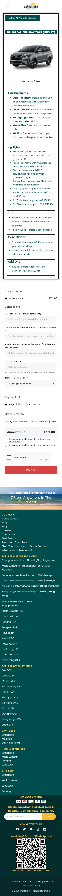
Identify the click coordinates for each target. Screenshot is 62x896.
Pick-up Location (14, 361)
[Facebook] (17, 829)
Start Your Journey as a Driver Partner (24, 546)
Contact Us (8, 534)
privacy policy (47, 445)
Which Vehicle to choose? (17, 550)
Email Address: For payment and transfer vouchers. (30, 329)
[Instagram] (38, 829)
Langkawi (7, 764)
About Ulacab (10, 518)
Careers (6, 530)
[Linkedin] (44, 829)
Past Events (9, 538)
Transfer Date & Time (16, 378)
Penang (6, 760)
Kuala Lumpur (10, 757)
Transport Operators (14, 542)
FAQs (5, 526)
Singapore (8, 735)
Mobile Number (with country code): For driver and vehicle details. (30, 346)
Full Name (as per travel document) (24, 313)
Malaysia (7, 739)
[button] (22, 18)
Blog (4, 522)
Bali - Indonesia (11, 742)
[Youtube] (31, 829)
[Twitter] (24, 829)
